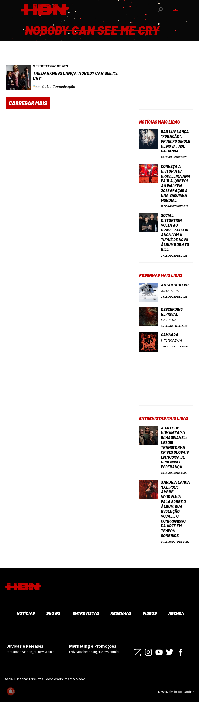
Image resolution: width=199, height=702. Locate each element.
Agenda (175, 613)
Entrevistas (85, 613)
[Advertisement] (166, 84)
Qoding (189, 692)
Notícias (25, 613)
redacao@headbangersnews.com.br (94, 652)
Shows (53, 613)
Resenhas (120, 613)
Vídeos (149, 613)
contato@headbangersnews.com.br (31, 652)
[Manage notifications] (11, 691)
